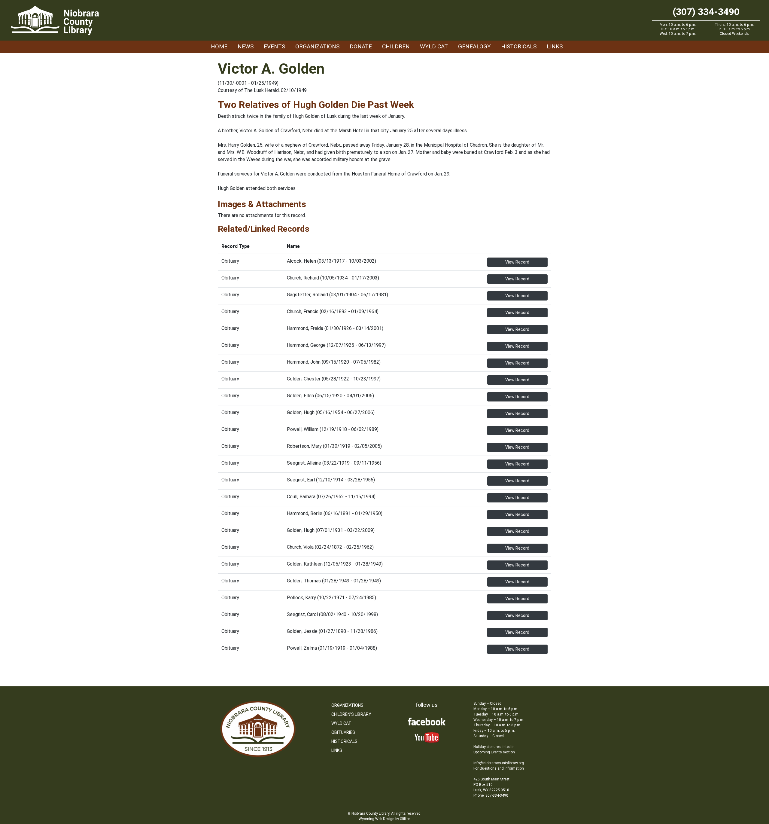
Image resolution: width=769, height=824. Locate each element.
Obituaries (343, 732)
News (246, 46)
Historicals (518, 46)
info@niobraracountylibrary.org (498, 763)
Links (555, 46)
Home (219, 46)
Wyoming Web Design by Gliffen (384, 819)
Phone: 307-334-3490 (490, 795)
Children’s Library (351, 714)
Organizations (317, 46)
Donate (361, 46)
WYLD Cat (434, 46)
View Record (517, 262)
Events (274, 46)
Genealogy (474, 46)
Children (396, 46)
